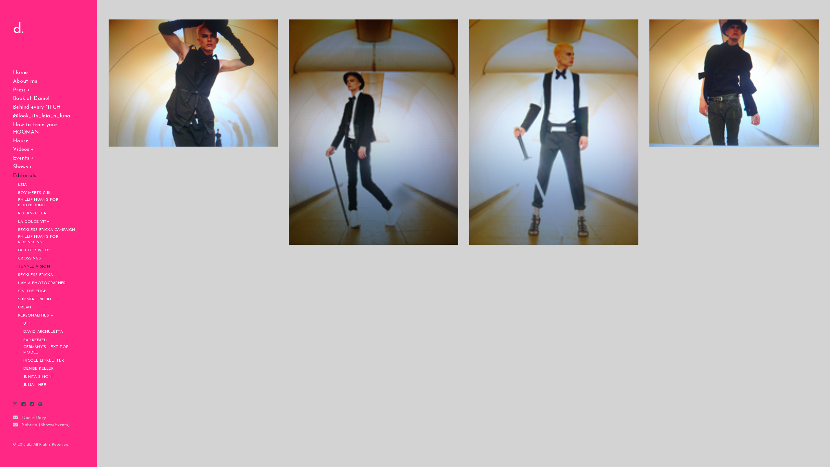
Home (20, 72)
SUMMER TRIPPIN (34, 299)
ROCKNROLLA (32, 213)
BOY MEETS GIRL (35, 193)
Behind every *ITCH (37, 107)
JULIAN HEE (34, 385)
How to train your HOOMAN (35, 128)
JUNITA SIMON (37, 377)
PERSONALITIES (33, 315)
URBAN (24, 307)
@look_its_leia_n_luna (41, 116)
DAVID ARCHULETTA (43, 332)
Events (21, 158)
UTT (27, 324)
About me (25, 81)
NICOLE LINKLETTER (43, 361)
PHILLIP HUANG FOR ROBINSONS (38, 239)
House (21, 141)
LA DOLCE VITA (33, 222)
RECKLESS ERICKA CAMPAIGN (46, 230)
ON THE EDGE (32, 291)
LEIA (22, 185)
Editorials (24, 175)
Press (19, 90)
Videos (21, 149)
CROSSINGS (29, 258)
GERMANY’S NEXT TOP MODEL (45, 349)
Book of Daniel (31, 98)
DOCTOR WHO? (34, 250)
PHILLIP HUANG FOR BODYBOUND (38, 202)
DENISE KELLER (38, 369)
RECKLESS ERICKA (35, 275)
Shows (20, 167)
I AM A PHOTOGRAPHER (42, 283)
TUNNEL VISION (34, 267)
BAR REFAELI (35, 340)
